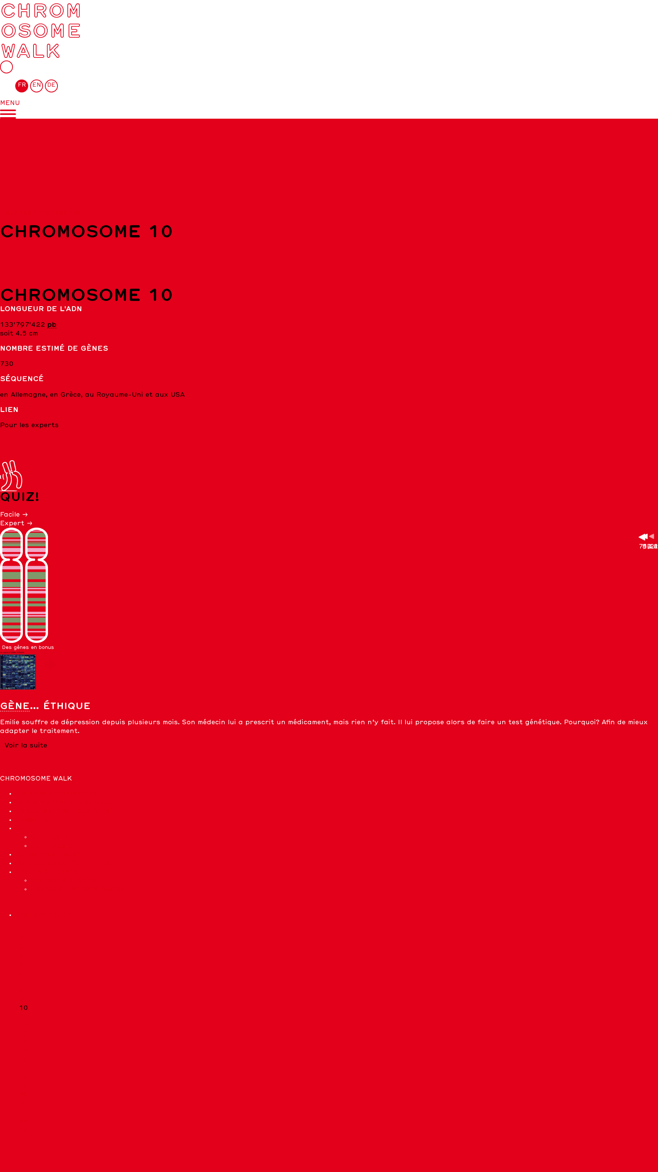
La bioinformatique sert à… (63, 802)
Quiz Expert (51, 846)
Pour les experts (29, 425)
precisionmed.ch (43, 915)
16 (23, 1060)
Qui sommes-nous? (47, 854)
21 (23, 1103)
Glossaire (31, 820)
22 (23, 1112)
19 (23, 1086)
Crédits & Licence (46, 872)
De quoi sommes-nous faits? (64, 811)
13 (23, 1034)
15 (23, 1051)
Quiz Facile (49, 837)
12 (23, 1025)
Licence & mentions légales (77, 889)
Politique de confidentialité (62, 863)
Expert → (16, 523)
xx (23, 1121)
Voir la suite (26, 746)
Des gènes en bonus (28, 647)
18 (23, 1077)
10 (23, 1008)
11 (23, 1016)
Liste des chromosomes (40, 213)
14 (23, 1043)
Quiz (23, 828)
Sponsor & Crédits (63, 880)
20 (23, 1095)
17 (23, 1069)
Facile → (14, 515)
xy (23, 1129)
